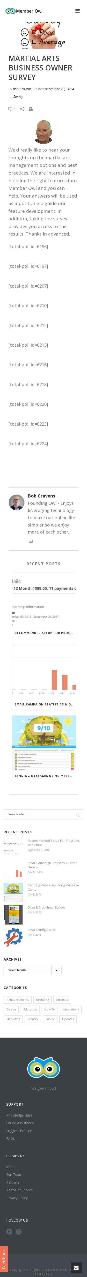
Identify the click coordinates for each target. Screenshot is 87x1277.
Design (11, 1009)
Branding (42, 1000)
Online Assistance (20, 1123)
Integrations (71, 1009)
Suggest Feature (19, 1131)
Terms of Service (19, 1190)
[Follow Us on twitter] (19, 1232)
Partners (13, 1182)
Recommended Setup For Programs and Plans (45, 633)
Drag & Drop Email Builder (46, 907)
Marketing (13, 1019)
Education (30, 1009)
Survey (18, 96)
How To (49, 1009)
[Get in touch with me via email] (31, 541)
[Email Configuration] (13, 937)
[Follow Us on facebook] (9, 1232)
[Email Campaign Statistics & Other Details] (44, 671)
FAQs (10, 1138)
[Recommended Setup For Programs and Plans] (44, 600)
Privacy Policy (17, 1198)
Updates (68, 1019)
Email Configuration (42, 929)
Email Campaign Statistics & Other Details (45, 704)
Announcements (18, 1000)
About (11, 1167)
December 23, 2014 (59, 89)
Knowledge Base (19, 1115)
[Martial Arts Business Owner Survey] (43, 35)
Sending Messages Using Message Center (45, 776)
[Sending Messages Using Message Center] (44, 743)
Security (33, 1019)
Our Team (14, 1174)
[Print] (33, 108)
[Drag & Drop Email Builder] (13, 915)
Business (62, 1000)
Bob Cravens (22, 89)
